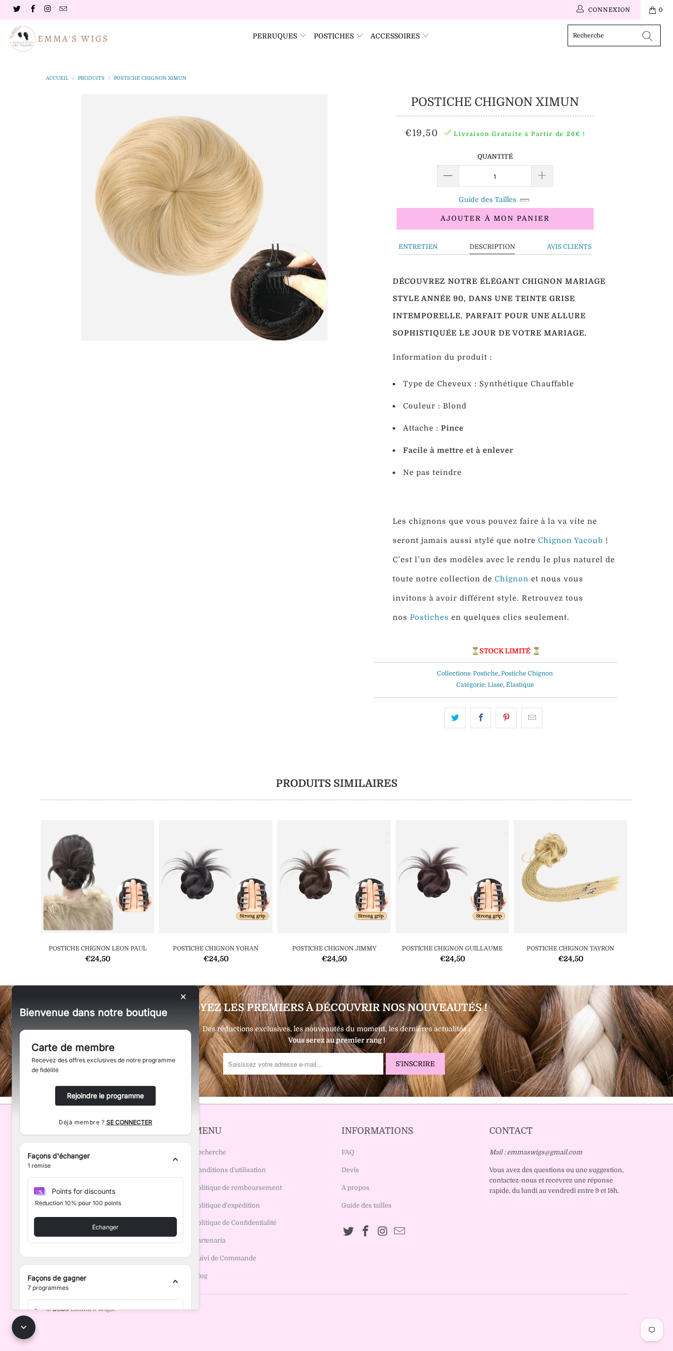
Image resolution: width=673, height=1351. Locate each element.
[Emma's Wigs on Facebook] (32, 9)
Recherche (210, 1152)
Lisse (495, 684)
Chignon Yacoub (570, 540)
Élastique (520, 684)
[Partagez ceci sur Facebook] (480, 718)
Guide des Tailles (487, 199)
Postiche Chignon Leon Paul (97, 876)
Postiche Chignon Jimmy (334, 876)
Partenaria (210, 1240)
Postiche (485, 673)
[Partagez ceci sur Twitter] (455, 718)
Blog (200, 1276)
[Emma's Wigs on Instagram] (47, 9)
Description (492, 246)
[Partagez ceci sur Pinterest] (506, 718)
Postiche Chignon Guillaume (452, 876)
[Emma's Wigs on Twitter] (16, 9)
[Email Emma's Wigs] (63, 9)
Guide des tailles (366, 1205)
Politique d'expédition (227, 1205)
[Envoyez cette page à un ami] (531, 718)
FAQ (347, 1152)
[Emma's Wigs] (59, 39)
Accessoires (396, 36)
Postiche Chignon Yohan (215, 876)
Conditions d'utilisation (230, 1170)
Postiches (335, 36)
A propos (355, 1187)
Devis (350, 1170)
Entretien (418, 246)
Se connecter (129, 1122)
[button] (105, 1161)
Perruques (276, 36)
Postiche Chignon (527, 673)
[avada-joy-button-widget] (23, 1327)
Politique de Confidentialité (235, 1222)
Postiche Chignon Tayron (570, 876)
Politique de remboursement (238, 1187)
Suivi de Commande (225, 1258)
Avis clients (569, 246)
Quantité (495, 156)
